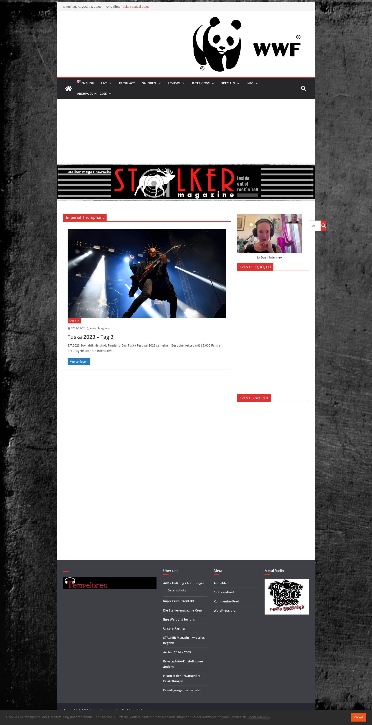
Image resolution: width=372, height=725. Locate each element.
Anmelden (221, 583)
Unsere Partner (174, 628)
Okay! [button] (358, 717)
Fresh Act (127, 83)
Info (250, 83)
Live (104, 83)
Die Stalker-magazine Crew (182, 610)
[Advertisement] (186, 131)
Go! (323, 225)
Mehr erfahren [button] (259, 717)
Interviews (201, 83)
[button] (109, 83)
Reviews (174, 83)
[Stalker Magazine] (68, 88)
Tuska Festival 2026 (135, 7)
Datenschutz (176, 590)
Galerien (149, 83)
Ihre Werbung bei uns (179, 619)
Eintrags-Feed (224, 592)
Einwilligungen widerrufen (182, 690)
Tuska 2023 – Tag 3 (90, 336)
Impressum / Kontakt (178, 601)
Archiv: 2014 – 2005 (92, 93)
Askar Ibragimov (100, 328)
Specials (228, 83)
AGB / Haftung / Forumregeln (184, 583)
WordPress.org (225, 610)
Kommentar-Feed (226, 601)
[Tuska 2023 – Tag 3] (147, 273)
